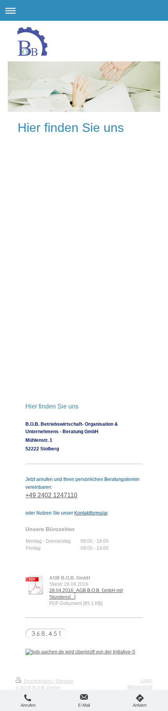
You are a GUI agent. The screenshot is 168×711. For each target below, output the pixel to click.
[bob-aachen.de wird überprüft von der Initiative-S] (84, 652)
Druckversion (38, 681)
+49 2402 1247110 (51, 495)
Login (146, 680)
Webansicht (139, 687)
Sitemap (64, 681)
